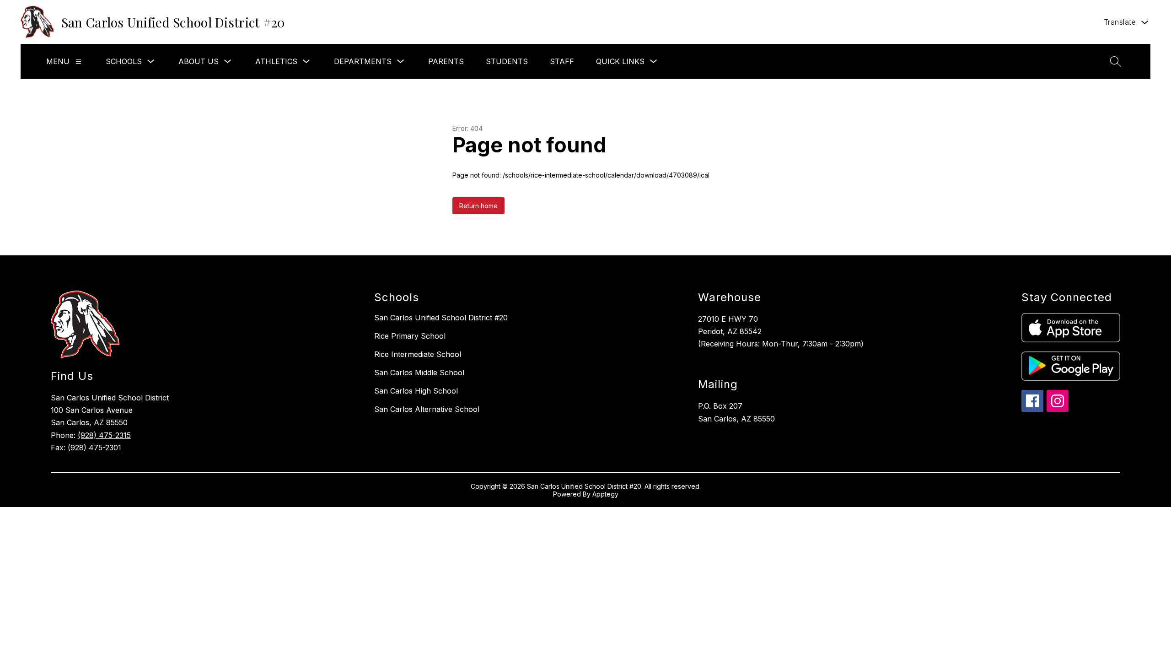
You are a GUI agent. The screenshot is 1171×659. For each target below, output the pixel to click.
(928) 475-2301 (94, 447)
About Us (198, 61)
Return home (478, 206)
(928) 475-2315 (104, 435)
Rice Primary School (410, 335)
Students (507, 61)
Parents (446, 61)
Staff (562, 61)
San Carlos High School (416, 390)
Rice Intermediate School (417, 354)
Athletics (276, 61)
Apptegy (605, 494)
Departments (363, 61)
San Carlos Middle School (419, 372)
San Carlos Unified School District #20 (441, 317)
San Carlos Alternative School (426, 409)
